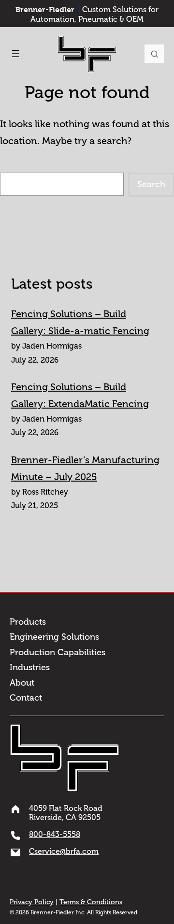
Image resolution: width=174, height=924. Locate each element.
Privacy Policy (32, 902)
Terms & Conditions (90, 902)
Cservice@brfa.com (64, 851)
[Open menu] (15, 53)
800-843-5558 (54, 834)
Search (154, 53)
